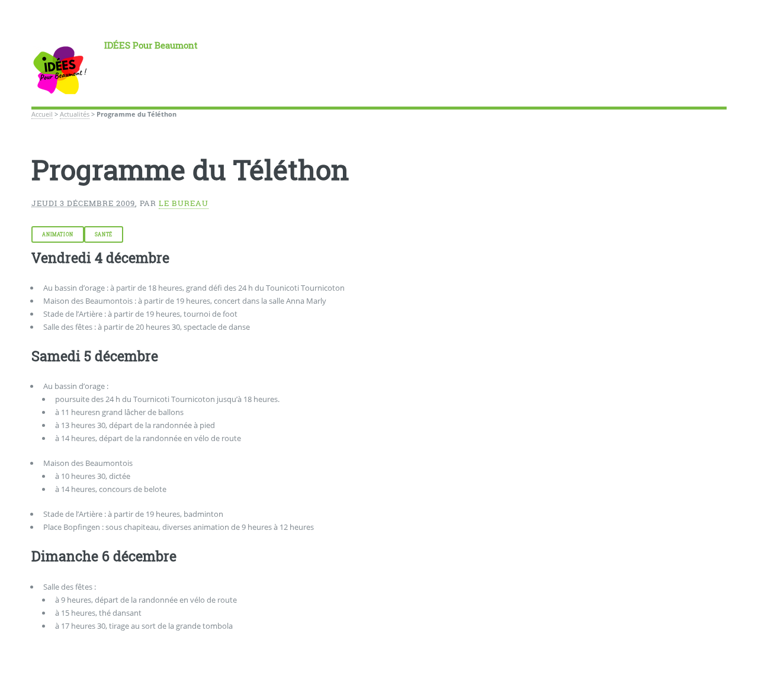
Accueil (42, 114)
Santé (104, 234)
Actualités (74, 114)
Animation (57, 234)
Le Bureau (183, 203)
